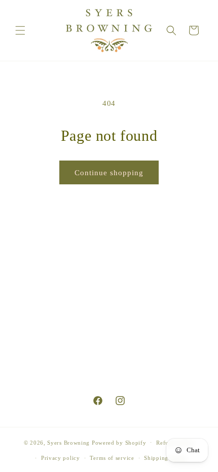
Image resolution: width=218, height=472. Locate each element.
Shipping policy (165, 458)
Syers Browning (68, 442)
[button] (20, 30)
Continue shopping (109, 173)
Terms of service (112, 458)
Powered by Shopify (119, 442)
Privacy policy (60, 458)
